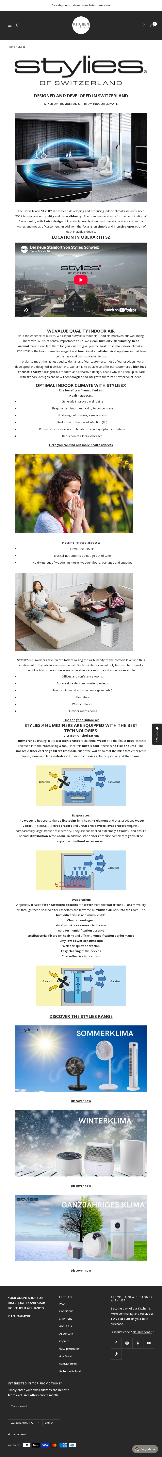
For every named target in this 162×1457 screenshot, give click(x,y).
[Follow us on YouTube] (148, 1343)
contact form (68, 1363)
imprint (64, 1341)
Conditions (66, 1311)
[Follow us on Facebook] (116, 1343)
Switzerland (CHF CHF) (23, 1422)
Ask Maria (65, 1356)
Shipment (65, 1318)
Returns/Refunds (71, 1371)
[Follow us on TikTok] (116, 1353)
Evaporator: (81, 815)
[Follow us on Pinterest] (137, 1343)
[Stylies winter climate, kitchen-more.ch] (81, 1143)
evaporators (62, 826)
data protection (69, 1348)
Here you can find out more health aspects (81, 445)
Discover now (81, 1101)
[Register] (66, 1406)
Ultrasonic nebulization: (81, 735)
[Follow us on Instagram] (127, 1343)
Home (11, 46)
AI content (66, 1333)
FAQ (62, 1303)
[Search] (18, 25)
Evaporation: (81, 899)
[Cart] (152, 25)
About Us (65, 1326)
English (49, 1422)
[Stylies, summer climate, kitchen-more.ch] (81, 1058)
